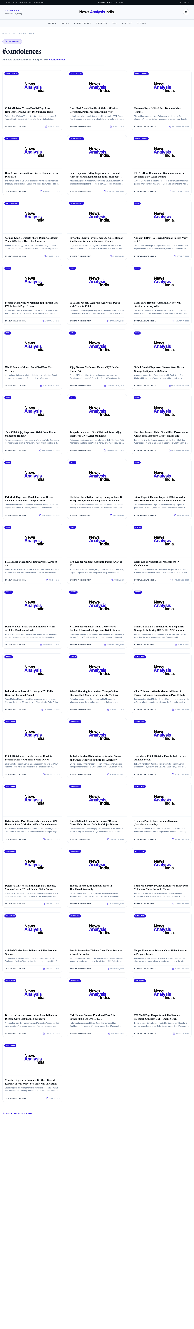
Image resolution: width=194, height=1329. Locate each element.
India (64, 23)
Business (101, 23)
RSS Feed (182, 2)
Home (5, 33)
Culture (127, 23)
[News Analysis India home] (97, 12)
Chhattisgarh (82, 23)
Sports (141, 23)
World (52, 23)
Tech (114, 23)
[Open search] (186, 12)
